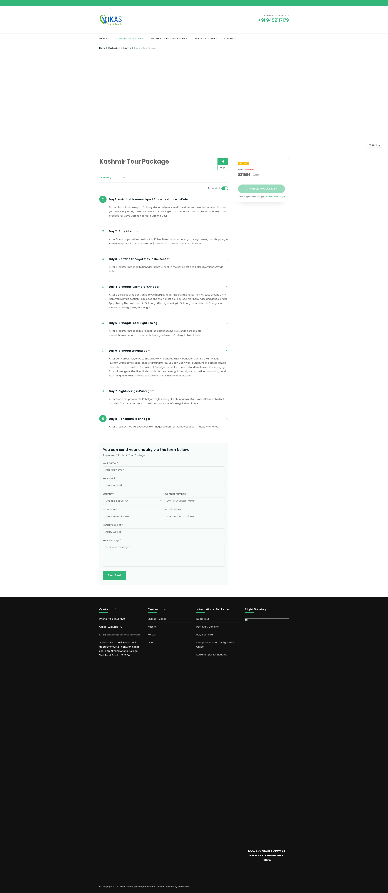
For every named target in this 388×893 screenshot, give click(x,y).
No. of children (173, 509)
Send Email (115, 575)
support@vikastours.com (123, 634)
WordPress (183, 886)
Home (103, 38)
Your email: (110, 478)
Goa (150, 642)
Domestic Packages (128, 38)
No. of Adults (111, 509)
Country (108, 494)
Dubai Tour (202, 619)
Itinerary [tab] (106, 177)
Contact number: (176, 494)
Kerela (152, 634)
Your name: (110, 463)
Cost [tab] (122, 177)
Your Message (112, 540)
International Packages (168, 38)
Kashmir (152, 627)
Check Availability (263, 188)
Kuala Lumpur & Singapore (211, 654)
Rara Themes (157, 886)
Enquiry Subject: (113, 525)
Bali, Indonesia (204, 634)
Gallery (376, 145)
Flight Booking (206, 38)
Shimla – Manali (157, 619)
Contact (230, 38)
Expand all (214, 188)
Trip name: (110, 455)
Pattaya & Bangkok (207, 627)
